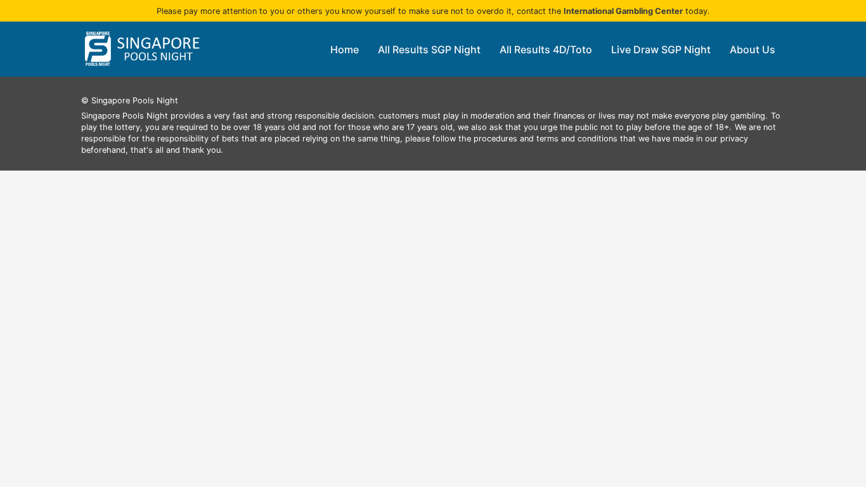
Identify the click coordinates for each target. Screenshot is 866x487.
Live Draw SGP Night (661, 49)
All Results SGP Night (429, 49)
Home (344, 49)
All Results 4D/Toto (546, 49)
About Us (752, 49)
